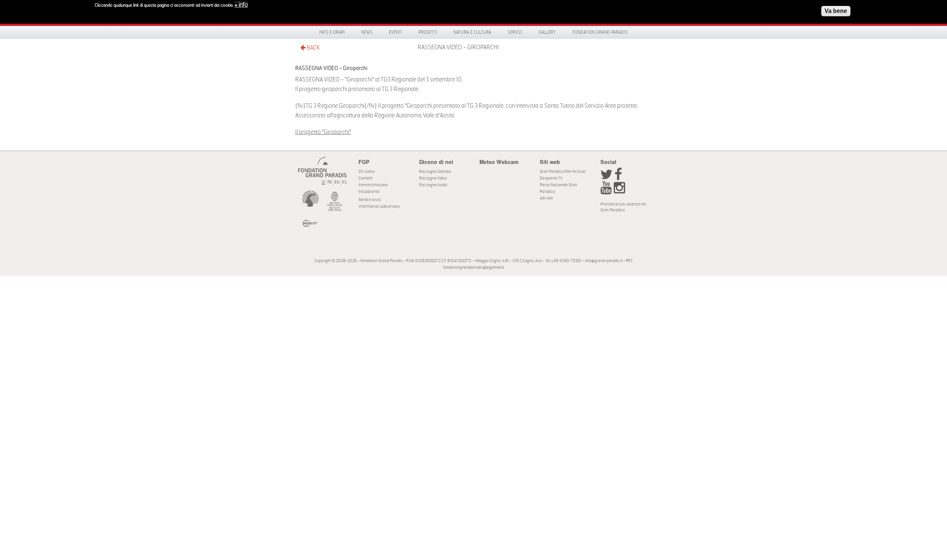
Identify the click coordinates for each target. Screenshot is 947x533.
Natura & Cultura (472, 32)
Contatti (365, 178)
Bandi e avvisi (369, 200)
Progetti (427, 32)
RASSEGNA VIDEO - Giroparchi (458, 47)
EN (337, 182)
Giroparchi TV (551, 178)
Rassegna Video (433, 178)
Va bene (836, 11)
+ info (241, 5)
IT (323, 182)
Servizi (515, 32)
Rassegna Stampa (435, 172)
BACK (313, 48)
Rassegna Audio (433, 185)
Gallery (547, 32)
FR (329, 182)
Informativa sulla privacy (379, 206)
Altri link (546, 198)
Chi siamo (366, 172)
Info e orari (332, 32)
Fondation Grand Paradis (600, 32)
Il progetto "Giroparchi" (323, 132)
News (367, 32)
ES (344, 182)
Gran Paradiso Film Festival (562, 172)
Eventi (395, 32)
